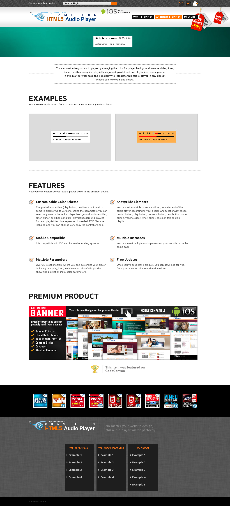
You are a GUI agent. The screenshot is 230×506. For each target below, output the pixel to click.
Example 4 (75, 477)
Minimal (191, 17)
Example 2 (75, 462)
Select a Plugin (71, 3)
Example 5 (138, 484)
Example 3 (75, 469)
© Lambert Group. (37, 501)
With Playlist (143, 17)
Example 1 (75, 455)
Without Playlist (168, 17)
